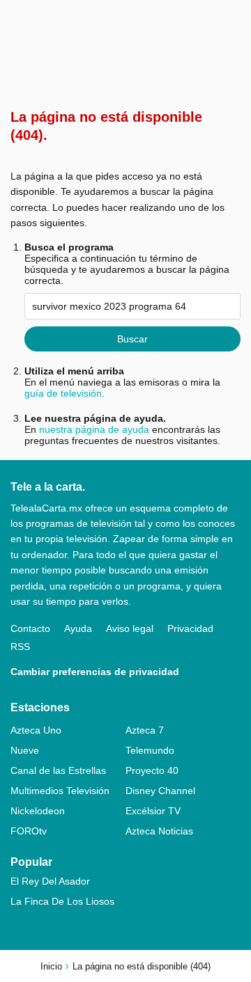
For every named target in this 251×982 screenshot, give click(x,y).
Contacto (30, 628)
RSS (20, 646)
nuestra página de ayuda (94, 429)
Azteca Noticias (159, 831)
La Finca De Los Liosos (62, 901)
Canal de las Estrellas (58, 770)
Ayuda (78, 628)
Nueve (24, 750)
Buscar (132, 339)
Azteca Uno (35, 730)
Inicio (51, 966)
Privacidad (190, 628)
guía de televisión (63, 393)
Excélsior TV (153, 810)
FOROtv (28, 831)
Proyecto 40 (152, 770)
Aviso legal (129, 628)
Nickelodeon (37, 810)
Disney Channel (160, 790)
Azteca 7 (145, 730)
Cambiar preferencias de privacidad (94, 671)
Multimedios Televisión (59, 790)
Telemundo (150, 750)
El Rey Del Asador (50, 881)
